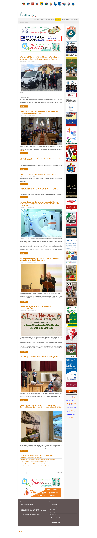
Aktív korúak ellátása (71, 413)
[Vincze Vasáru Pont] (71, 86)
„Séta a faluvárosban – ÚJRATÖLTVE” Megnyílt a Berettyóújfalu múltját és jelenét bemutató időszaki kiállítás (40, 406)
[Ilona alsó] (41, 482)
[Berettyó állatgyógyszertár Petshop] (71, 201)
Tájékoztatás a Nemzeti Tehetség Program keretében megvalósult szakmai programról (39, 112)
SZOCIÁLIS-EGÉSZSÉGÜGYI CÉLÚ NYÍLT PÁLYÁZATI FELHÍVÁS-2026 (40, 159)
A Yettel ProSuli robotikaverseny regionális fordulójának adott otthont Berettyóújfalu (35, 465)
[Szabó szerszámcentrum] (71, 350)
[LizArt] (71, 316)
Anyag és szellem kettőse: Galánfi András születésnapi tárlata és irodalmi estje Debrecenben (39, 259)
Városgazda (71, 417)
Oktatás (45, 19)
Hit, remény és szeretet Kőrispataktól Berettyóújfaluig (39, 357)
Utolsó (52, 472)
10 (40, 472)
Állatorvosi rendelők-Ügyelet (71, 403)
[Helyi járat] (71, 218)
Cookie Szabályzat (54, 519)
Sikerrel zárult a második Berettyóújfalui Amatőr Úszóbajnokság (32, 457)
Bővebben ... (24, 106)
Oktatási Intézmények (71, 406)
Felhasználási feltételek (55, 504)
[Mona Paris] (71, 289)
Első (21, 472)
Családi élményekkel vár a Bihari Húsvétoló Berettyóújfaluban (35, 307)
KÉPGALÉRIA (27, 103)
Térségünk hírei (58, 19)
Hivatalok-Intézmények (71, 404)
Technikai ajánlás (53, 514)
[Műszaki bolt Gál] (71, 119)
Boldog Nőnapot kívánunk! (25, 467)
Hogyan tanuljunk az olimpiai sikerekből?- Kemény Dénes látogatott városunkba (35, 463)
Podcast (67, 19)
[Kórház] (71, 104)
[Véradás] (71, 94)
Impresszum (52, 509)
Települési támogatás (71, 411)
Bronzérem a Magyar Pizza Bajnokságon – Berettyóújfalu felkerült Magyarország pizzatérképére (38, 459)
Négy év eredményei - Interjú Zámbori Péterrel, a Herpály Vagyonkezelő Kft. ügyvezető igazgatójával (39, 469)
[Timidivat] (41, 492)
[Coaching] (71, 135)
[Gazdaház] (71, 273)
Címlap (34, 19)
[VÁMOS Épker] (71, 66)
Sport (49, 19)
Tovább (48, 472)
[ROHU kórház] (71, 251)
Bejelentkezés (71, 1)
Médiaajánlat (53, 512)
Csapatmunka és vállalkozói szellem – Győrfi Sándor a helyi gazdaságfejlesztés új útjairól (36, 455)
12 (45, 472)
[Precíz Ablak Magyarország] (41, 38)
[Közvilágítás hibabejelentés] (71, 208)
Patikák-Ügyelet (71, 396)
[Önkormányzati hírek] (71, 167)
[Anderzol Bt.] (41, 30)
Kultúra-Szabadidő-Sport (71, 407)
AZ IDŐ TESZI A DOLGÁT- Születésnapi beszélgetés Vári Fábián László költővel (35, 461)
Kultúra (42, 19)
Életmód (52, 19)
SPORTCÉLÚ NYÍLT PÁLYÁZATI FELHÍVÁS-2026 (38, 174)
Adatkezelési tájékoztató (55, 517)
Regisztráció (76, 1)
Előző (25, 472)
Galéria (72, 19)
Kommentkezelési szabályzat (56, 522)
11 (42, 472)
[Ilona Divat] (41, 46)
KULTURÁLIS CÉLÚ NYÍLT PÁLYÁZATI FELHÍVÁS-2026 (40, 189)
